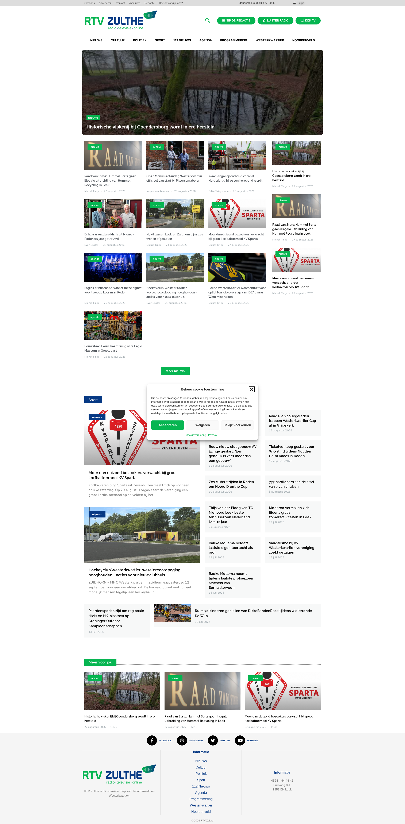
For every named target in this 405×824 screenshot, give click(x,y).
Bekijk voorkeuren (237, 425)
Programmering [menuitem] (233, 40)
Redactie (149, 3)
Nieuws (93, 117)
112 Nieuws (201, 786)
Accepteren (168, 425)
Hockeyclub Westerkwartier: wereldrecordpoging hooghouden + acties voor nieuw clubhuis (171, 292)
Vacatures (134, 3)
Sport (201, 780)
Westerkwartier (201, 805)
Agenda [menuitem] (205, 40)
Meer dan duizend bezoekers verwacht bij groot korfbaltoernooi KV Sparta (293, 283)
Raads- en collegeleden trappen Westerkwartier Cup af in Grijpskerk (292, 420)
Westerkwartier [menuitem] (270, 40)
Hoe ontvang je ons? (171, 3)
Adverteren (105, 3)
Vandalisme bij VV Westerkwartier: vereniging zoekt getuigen (291, 547)
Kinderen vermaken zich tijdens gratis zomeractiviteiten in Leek (290, 512)
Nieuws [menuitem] (96, 40)
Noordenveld (201, 811)
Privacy (212, 434)
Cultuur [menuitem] (118, 40)
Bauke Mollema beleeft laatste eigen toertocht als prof (231, 547)
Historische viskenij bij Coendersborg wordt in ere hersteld (150, 127)
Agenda (201, 792)
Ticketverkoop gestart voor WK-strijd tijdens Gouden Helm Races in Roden (291, 451)
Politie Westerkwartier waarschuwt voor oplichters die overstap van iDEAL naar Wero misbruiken (237, 292)
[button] (252, 389)
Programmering (201, 799)
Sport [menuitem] (160, 40)
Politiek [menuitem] (140, 40)
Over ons (89, 3)
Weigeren (202, 425)
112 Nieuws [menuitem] (182, 40)
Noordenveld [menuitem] (303, 40)
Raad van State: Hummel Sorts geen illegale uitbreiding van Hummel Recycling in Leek (110, 180)
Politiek (201, 773)
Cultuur (201, 767)
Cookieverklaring (196, 434)
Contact (120, 3)
